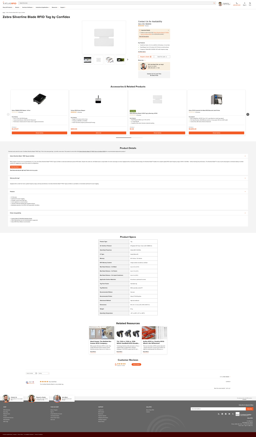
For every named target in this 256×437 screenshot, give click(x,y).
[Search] (214, 3)
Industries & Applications (42, 7)
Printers (5, 415)
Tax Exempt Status (55, 415)
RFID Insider (101, 411)
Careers (148, 411)
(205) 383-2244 (151, 67)
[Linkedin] (222, 414)
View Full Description (144, 36)
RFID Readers (6, 419)
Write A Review (136, 364)
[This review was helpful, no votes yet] (226, 388)
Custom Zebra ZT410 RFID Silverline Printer (21, 218)
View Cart (53, 419)
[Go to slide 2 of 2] (80, 60)
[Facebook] (225, 414)
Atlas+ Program (54, 410)
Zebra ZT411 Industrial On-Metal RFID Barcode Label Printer (204, 110)
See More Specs (142, 51)
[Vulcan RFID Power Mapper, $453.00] (98, 99)
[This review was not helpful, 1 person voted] (229, 388)
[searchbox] (30, 373)
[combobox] (113, 3)
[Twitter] (233, 414)
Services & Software (27, 7)
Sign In (52, 411)
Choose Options (39, 133)
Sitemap (14, 434)
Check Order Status (55, 417)
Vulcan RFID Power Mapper (78, 110)
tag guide (35, 170)
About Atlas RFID (150, 410)
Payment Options (102, 415)
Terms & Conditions (39, 434)
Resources (54, 7)
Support (62, 7)
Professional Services (8, 417)
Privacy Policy (20, 434)
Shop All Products (7, 7)
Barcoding (5, 411)
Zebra (139, 24)
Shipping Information (103, 417)
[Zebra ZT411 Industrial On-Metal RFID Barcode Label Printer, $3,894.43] (216, 99)
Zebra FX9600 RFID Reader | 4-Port (21, 110)
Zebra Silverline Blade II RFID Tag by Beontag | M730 (143, 113)
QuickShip (132, 111)
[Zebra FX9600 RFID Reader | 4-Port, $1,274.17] (39, 99)
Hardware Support (102, 419)
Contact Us (100, 410)
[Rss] (218, 414)
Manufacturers (6, 413)
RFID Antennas (6, 410)
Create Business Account (56, 413)
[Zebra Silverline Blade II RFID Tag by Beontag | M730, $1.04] (157, 99)
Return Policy (101, 421)
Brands (17, 7)
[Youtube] (229, 414)
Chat (158, 67)
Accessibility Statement (28, 434)
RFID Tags (5, 421)
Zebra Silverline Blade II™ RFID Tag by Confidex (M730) (92, 151)
